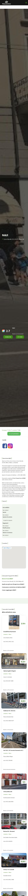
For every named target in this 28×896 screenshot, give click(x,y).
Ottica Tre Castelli (8, 869)
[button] (26, 2)
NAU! (13, 328)
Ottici (9, 430)
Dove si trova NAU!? (7, 578)
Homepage (4, 430)
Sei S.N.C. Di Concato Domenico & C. (13, 750)
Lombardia (14, 430)
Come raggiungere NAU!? (9, 590)
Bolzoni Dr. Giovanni (9, 831)
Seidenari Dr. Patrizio (9, 710)
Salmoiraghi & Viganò (9, 671)
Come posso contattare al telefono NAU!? (14, 587)
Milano (10, 634)
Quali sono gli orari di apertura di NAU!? (13, 584)
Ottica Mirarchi (7, 791)
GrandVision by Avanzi (9, 631)
